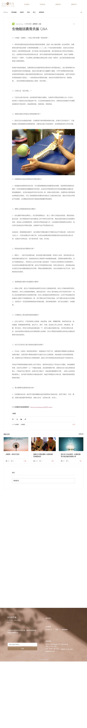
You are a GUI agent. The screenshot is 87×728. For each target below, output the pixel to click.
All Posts (6, 12)
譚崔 (28, 12)
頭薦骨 (22, 12)
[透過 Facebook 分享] (13, 419)
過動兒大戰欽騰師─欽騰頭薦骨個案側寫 (43, 455)
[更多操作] (74, 24)
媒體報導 (41, 12)
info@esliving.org (50, 651)
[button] (81, 12)
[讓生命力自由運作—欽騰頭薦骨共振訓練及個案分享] (71, 444)
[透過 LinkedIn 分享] (21, 419)
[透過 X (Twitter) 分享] (17, 419)
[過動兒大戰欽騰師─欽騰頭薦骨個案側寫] (43, 444)
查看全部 (81, 434)
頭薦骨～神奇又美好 (12, 454)
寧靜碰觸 (13, 12)
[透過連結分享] (25, 419)
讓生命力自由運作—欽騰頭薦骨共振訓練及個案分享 (71, 455)
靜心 (34, 12)
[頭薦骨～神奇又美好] (16, 444)
